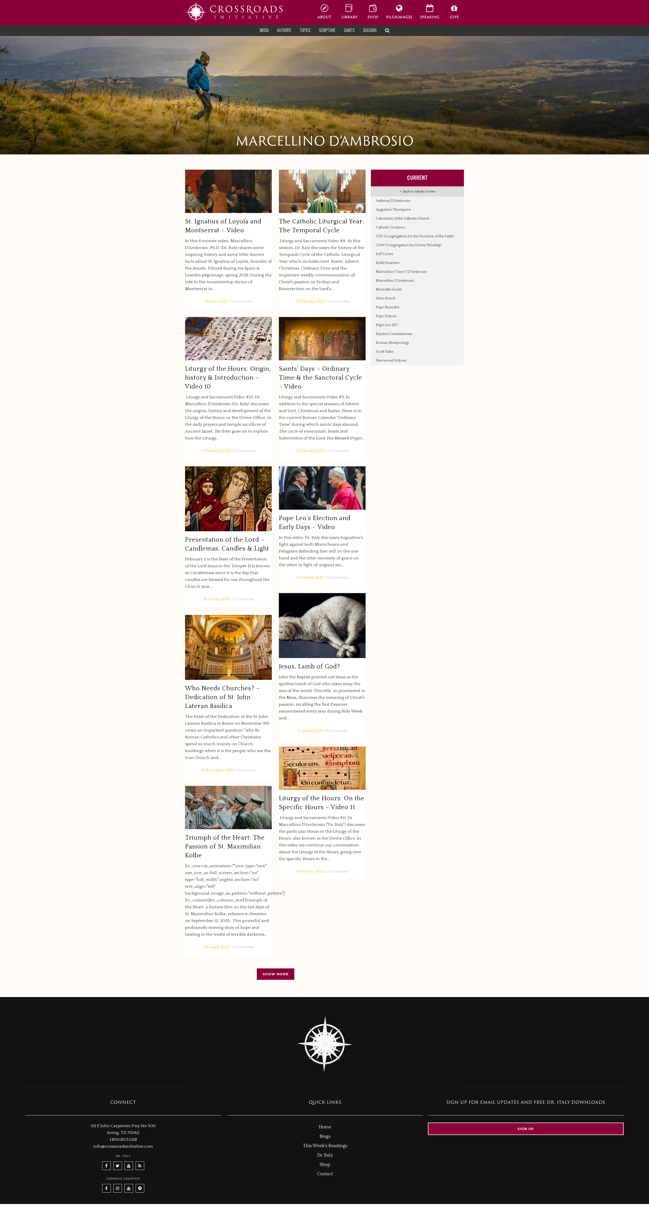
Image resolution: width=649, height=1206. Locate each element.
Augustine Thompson (393, 210)
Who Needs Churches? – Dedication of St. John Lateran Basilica (222, 697)
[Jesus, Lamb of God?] (322, 625)
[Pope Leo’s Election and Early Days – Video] (322, 488)
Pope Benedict (387, 307)
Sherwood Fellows (391, 361)
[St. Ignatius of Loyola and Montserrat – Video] (228, 191)
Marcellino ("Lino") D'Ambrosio (401, 272)
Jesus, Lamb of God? (309, 666)
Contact (325, 1174)
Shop (325, 1164)
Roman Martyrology (392, 343)
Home (325, 1127)
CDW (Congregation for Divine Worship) (409, 245)
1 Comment (246, 770)
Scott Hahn (385, 352)
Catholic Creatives (390, 227)
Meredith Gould (389, 290)
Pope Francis (386, 316)
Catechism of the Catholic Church (402, 219)
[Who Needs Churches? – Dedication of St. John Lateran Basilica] (228, 647)
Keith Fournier (388, 263)
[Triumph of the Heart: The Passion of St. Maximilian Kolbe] (228, 807)
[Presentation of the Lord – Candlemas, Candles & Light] (228, 498)
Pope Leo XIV (387, 325)
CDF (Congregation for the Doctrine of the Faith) (415, 236)
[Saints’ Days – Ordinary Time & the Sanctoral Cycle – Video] (322, 338)
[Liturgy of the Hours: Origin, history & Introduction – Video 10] (228, 338)
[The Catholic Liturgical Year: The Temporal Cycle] (322, 191)
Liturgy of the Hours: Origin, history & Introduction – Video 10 (228, 377)
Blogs (325, 1136)
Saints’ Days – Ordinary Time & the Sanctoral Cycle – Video (320, 377)
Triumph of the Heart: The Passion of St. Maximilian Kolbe (225, 846)
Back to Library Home (418, 191)
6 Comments (243, 599)
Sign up (525, 1129)
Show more (276, 974)
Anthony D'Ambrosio (393, 201)
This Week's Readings (325, 1145)
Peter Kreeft (385, 298)
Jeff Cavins (384, 254)
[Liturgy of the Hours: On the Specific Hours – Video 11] (322, 768)
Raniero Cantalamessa (394, 334)
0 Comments (241, 301)
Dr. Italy (325, 1155)
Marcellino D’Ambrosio (395, 281)
